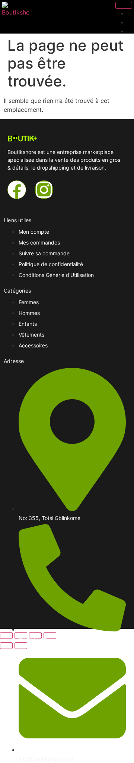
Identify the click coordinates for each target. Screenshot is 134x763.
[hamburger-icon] (123, 5)
